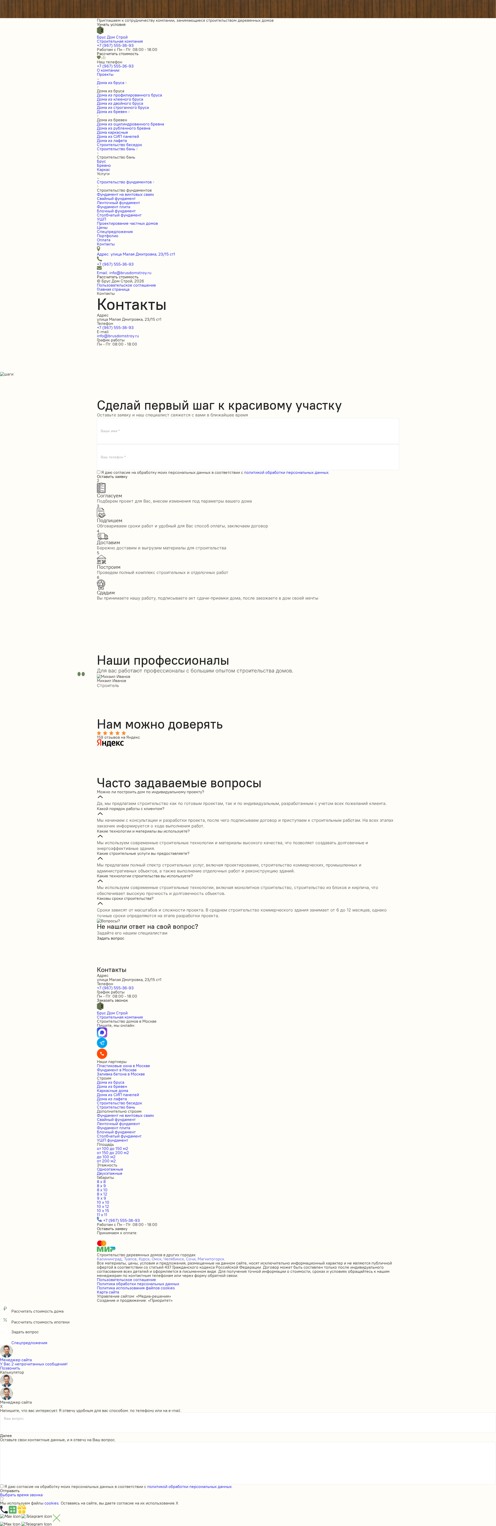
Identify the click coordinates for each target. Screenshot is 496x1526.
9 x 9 (101, 1198)
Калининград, (110, 1258)
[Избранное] (99, 57)
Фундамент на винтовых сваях (125, 1115)
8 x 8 (101, 1181)
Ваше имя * (110, 431)
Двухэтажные (109, 1173)
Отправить (10, 1490)
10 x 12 (103, 1206)
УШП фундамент (112, 1140)
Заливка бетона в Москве (121, 1073)
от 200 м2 (106, 1160)
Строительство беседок (119, 1102)
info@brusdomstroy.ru (118, 335)
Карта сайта (108, 1292)
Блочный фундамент (116, 1131)
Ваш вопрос (14, 1418)
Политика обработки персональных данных (138, 1283)
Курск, (145, 1258)
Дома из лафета (112, 1098)
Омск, (157, 1258)
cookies (51, 1503)
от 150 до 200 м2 (113, 1152)
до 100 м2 (106, 1156)
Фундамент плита (113, 1127)
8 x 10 (102, 1189)
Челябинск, (174, 1258)
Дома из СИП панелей (118, 1094)
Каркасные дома (112, 1090)
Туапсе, (131, 1258)
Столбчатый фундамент (119, 1136)
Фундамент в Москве (117, 1069)
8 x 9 (101, 1185)
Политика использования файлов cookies (136, 1287)
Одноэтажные (110, 1169)
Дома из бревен (112, 1086)
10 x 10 (103, 1202)
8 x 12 (102, 1193)
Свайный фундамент (116, 1119)
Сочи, (191, 1258)
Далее (6, 1435)
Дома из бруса (110, 1082)
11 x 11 (102, 1214)
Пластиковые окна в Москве (123, 1065)
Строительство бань (116, 1107)
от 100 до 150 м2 (112, 1148)
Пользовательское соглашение (126, 285)
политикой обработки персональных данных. (287, 472)
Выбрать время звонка (21, 1494)
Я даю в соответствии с (215, 472)
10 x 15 (103, 1210)
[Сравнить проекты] (103, 57)
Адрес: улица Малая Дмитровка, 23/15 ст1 (136, 254)
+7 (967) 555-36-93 (115, 45)
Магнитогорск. (211, 1258)
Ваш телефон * (113, 457)
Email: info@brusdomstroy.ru (124, 272)
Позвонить (10, 1368)
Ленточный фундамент (118, 1123)
